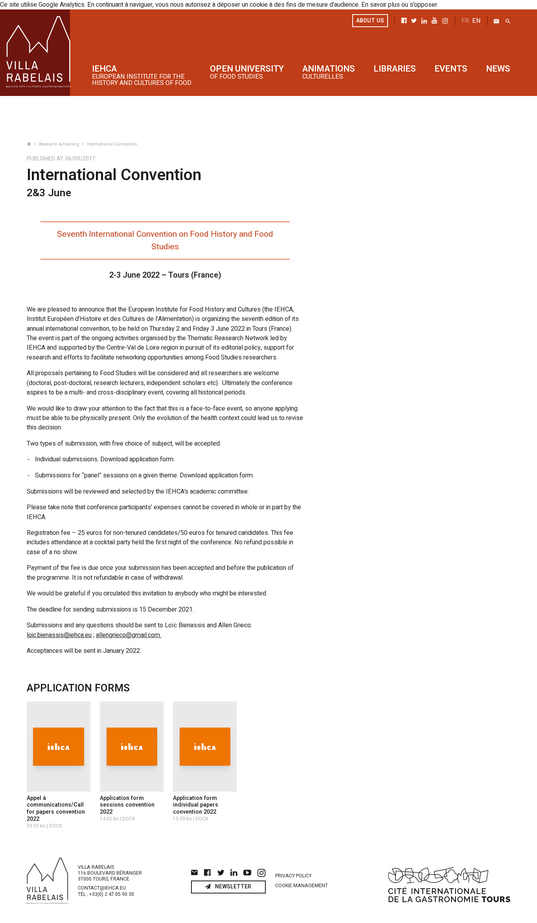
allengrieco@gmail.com (129, 635)
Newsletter (232, 887)
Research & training (59, 144)
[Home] (29, 144)
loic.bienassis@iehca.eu (59, 635)
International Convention (112, 144)
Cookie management (301, 885)
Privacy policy (293, 876)
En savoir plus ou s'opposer (399, 4)
